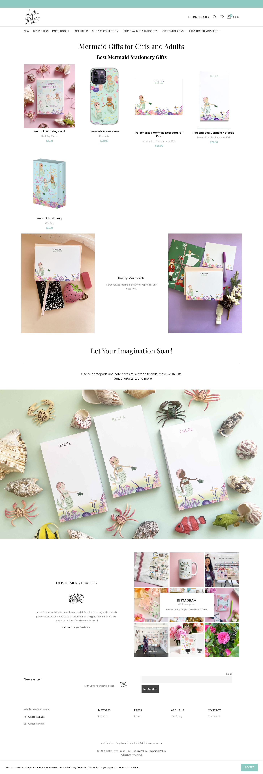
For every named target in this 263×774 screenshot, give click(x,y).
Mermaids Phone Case (104, 131)
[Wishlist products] (221, 17)
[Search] (214, 17)
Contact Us (214, 716)
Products (104, 136)
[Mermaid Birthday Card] (49, 96)
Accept (249, 767)
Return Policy (139, 750)
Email (229, 674)
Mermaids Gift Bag (49, 218)
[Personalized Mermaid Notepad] (213, 96)
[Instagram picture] (151, 569)
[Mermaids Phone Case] (104, 96)
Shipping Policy (157, 750)
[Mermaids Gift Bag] (49, 183)
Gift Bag (49, 223)
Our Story (176, 716)
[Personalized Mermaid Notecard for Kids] (159, 96)
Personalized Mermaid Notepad (213, 133)
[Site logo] (32, 16)
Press (137, 716)
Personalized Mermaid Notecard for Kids (159, 134)
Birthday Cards (49, 136)
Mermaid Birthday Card (49, 131)
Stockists (102, 716)
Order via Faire (36, 716)
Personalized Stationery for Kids (159, 141)
